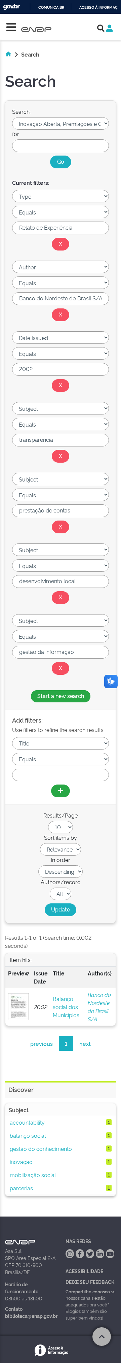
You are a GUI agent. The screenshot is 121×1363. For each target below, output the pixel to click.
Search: (21, 111)
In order (60, 859)
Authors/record (61, 882)
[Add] (60, 791)
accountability (27, 1122)
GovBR (11, 7)
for (15, 133)
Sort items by (60, 837)
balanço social (28, 1135)
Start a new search (60, 695)
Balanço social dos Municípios (66, 1007)
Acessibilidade (84, 1271)
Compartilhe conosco (88, 1291)
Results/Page (60, 815)
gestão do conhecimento (41, 1148)
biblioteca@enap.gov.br (31, 1315)
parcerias (21, 1188)
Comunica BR (51, 7)
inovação (21, 1161)
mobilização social (33, 1174)
